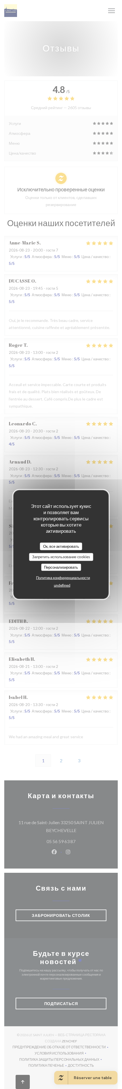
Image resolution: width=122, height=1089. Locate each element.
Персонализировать (61, 567)
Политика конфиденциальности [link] (63, 577)
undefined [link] (62, 585)
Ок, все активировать (61, 546)
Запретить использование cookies (61, 557)
